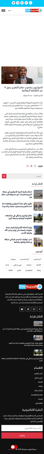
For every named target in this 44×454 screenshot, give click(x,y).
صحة (7, 264)
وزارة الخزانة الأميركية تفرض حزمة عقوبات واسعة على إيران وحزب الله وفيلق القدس (18, 230)
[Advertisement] (22, 37)
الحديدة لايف (12, 449)
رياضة (39, 270)
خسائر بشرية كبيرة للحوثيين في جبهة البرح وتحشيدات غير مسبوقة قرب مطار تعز (17, 194)
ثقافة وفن (39, 403)
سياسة (13, 259)
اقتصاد (38, 264)
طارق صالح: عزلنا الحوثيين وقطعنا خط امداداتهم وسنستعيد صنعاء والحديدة (17, 205)
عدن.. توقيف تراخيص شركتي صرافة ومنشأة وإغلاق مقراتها (18, 241)
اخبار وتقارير (38, 373)
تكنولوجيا (28, 270)
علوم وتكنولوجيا (37, 394)
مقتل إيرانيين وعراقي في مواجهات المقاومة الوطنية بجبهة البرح (18, 217)
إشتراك (22, 435)
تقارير (19, 270)
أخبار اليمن (37, 259)
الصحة (40, 398)
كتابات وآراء (38, 390)
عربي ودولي (18, 264)
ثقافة (11, 270)
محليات (28, 264)
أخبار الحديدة (24, 259)
